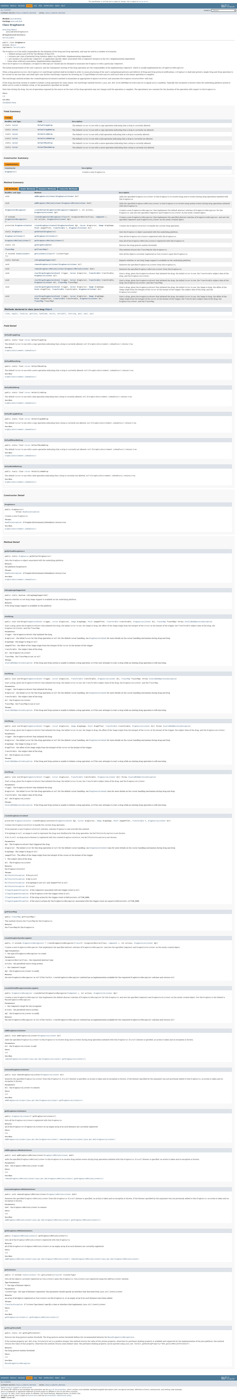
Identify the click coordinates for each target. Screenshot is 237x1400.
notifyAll (61, 314)
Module (13, 6)
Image (101, 225)
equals (15, 314)
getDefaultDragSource (44, 232)
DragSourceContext (23, 225)
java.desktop (15, 19)
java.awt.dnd (16, 21)
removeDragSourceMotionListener (49, 269)
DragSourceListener (65, 196)
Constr (25, 13)
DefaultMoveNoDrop (46, 147)
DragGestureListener (43, 212)
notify (52, 314)
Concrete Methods (68, 189)
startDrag (38, 273)
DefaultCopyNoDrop (46, 130)
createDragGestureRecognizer (47, 217)
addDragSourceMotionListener (47, 203)
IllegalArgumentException (17, 890)
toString (72, 314)
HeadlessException (31, 512)
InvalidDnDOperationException (198, 622)
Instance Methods (47, 189)
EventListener (22, 254)
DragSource (10, 172)
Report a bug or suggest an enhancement (16, 1387)
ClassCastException (14, 1304)
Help (63, 6)
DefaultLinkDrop (45, 134)
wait (80, 314)
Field (18, 13)
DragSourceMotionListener (74, 203)
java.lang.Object (9, 30)
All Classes (6, 10)
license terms (143, 1)
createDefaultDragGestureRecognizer (51, 210)
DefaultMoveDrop (45, 143)
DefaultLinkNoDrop (46, 138)
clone (7, 314)
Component (73, 210)
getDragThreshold (42, 245)
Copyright (4, 1393)
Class (64, 217)
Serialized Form (9, 103)
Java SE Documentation (57, 1389)
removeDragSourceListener (46, 264)
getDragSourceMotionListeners (48, 241)
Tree (40, 6)
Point (36, 228)
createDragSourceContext (45, 225)
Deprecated (48, 6)
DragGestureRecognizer (15, 210)
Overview (5, 6)
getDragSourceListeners (45, 236)
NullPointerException (15, 875)
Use (35, 6)
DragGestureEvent (66, 225)
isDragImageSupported (44, 260)
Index (57, 6)
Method (33, 13)
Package (21, 6)
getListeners (40, 254)
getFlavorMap (40, 249)
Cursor (15, 125)
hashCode (43, 314)
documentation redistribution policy (58, 1395)
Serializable (8, 38)
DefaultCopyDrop (45, 125)
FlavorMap (9, 249)
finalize (24, 314)
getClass (33, 314)
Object (13, 45)
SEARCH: (207, 10)
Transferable (59, 228)
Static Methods (27, 189)
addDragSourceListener (44, 196)
